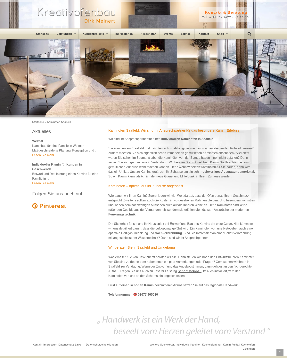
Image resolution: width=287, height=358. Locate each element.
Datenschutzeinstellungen (102, 344)
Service (186, 33)
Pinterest (51, 205)
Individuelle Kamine (188, 344)
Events (168, 33)
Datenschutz (66, 344)
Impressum (50, 344)
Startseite (42, 33)
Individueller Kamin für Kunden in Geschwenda (57, 167)
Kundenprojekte (94, 33)
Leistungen (65, 33)
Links (78, 344)
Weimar (37, 141)
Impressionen (124, 33)
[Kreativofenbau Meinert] (76, 15)
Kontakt (204, 33)
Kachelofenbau (211, 344)
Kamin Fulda (231, 344)
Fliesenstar (148, 33)
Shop (221, 33)
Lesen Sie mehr (43, 155)
